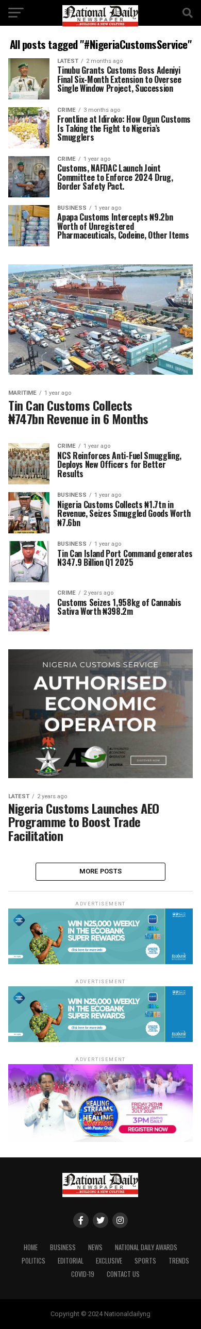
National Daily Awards (146, 1247)
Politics (33, 1261)
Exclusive (109, 1261)
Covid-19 (82, 1274)
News (95, 1247)
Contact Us (123, 1274)
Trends (179, 1261)
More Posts (100, 871)
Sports (145, 1261)
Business (63, 1247)
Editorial (70, 1261)
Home (31, 1247)
